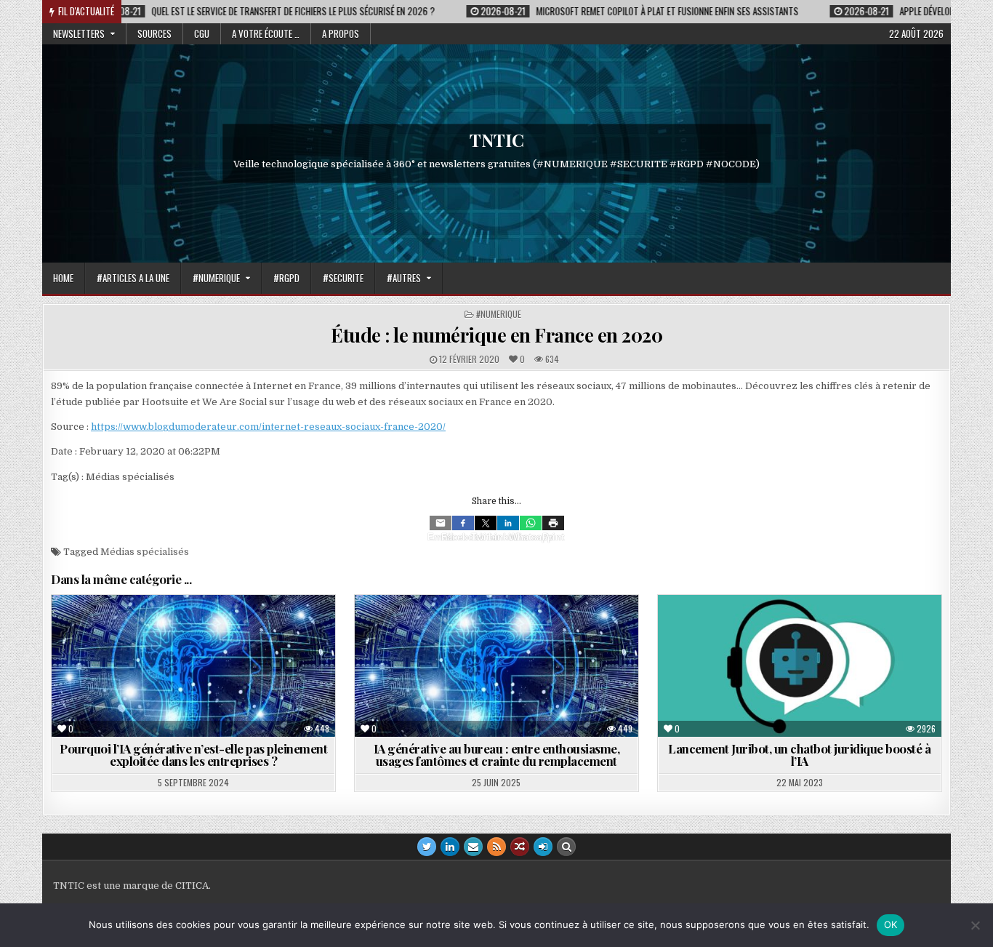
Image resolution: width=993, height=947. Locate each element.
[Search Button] (566, 846)
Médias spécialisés (144, 551)
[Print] (553, 523)
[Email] (440, 523)
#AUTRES (404, 278)
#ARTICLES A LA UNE (133, 278)
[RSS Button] (496, 846)
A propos (340, 33)
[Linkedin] (508, 523)
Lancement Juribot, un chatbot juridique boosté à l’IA (799, 754)
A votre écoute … (265, 33)
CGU (201, 33)
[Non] (975, 925)
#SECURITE (343, 278)
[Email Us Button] (473, 846)
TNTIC (497, 139)
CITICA (192, 885)
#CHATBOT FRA (743, 630)
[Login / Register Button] (543, 846)
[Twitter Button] (426, 846)
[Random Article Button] (519, 846)
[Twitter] (485, 523)
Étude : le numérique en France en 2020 (496, 335)
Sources (154, 33)
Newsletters (79, 33)
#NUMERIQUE (216, 278)
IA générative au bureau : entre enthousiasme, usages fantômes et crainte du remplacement (497, 754)
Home (63, 278)
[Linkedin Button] (450, 846)
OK (891, 924)
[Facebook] (463, 523)
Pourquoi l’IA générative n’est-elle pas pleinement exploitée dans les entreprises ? (193, 754)
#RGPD (286, 278)
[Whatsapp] (531, 523)
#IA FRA (163, 630)
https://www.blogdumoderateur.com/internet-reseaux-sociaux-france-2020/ (268, 426)
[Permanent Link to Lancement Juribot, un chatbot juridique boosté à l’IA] (799, 666)
